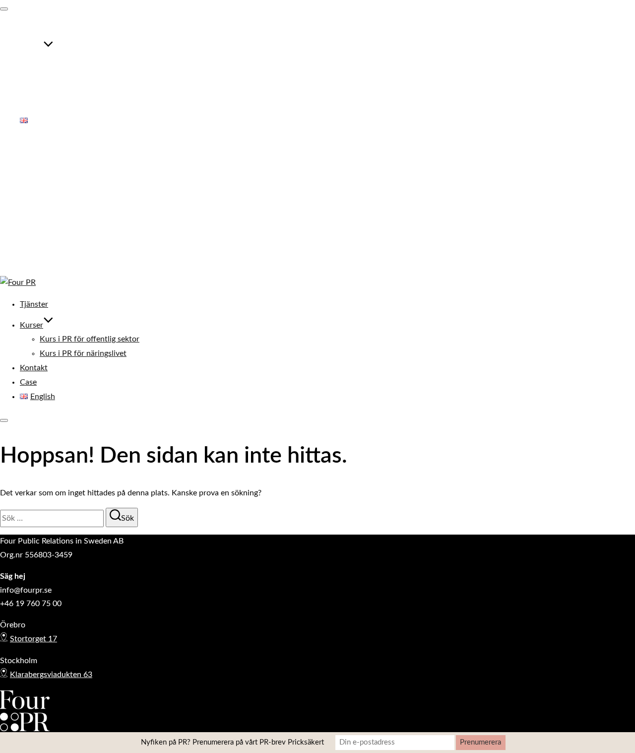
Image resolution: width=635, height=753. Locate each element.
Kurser (31, 49)
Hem (28, 165)
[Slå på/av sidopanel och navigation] (4, 420)
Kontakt (34, 92)
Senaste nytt (41, 220)
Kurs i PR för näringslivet (83, 78)
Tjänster (34, 28)
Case (28, 106)
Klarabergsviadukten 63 (51, 675)
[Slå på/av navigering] (4, 8)
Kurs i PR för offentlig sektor (89, 64)
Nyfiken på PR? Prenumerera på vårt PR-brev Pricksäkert (232, 742)
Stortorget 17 (33, 639)
